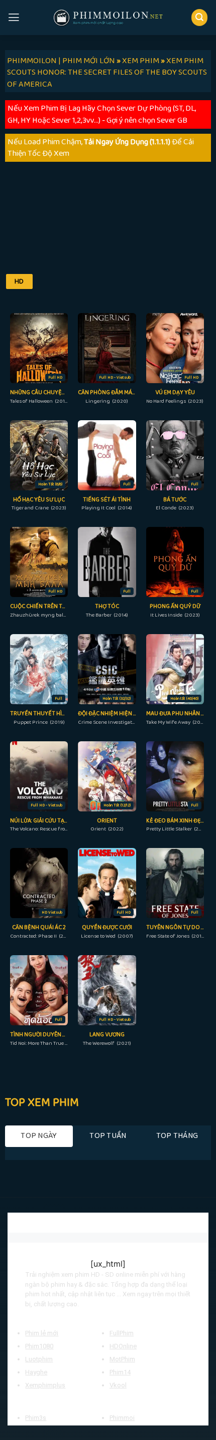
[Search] (199, 17)
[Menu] (14, 17)
